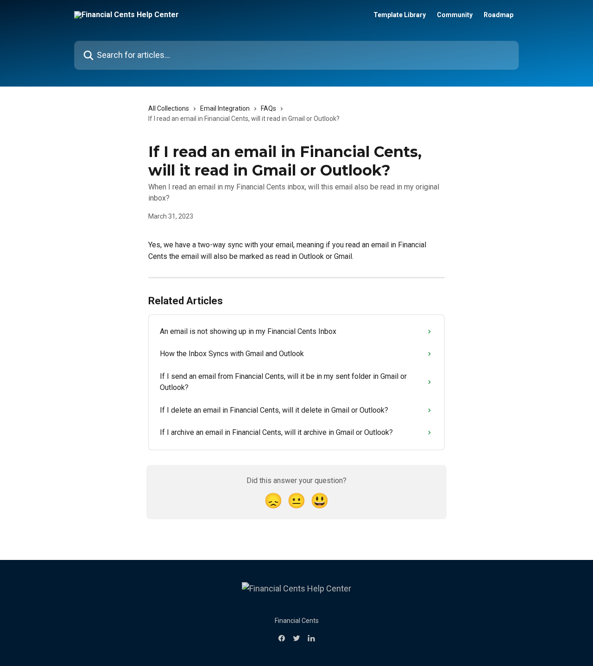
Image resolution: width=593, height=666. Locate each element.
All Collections (168, 108)
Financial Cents (297, 620)
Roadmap (498, 15)
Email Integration (225, 108)
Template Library (399, 15)
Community (455, 15)
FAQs (268, 108)
